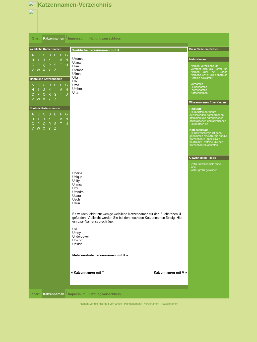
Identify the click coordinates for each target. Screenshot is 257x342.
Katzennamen (53, 38)
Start (35, 38)
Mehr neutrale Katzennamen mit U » (100, 255)
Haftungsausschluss (105, 38)
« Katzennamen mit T (87, 272)
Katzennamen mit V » (170, 272)
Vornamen (197, 83)
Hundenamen (199, 86)
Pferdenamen (199, 89)
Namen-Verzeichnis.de (93, 303)
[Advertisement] (129, 21)
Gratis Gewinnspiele (201, 163)
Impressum (77, 38)
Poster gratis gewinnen (203, 170)
